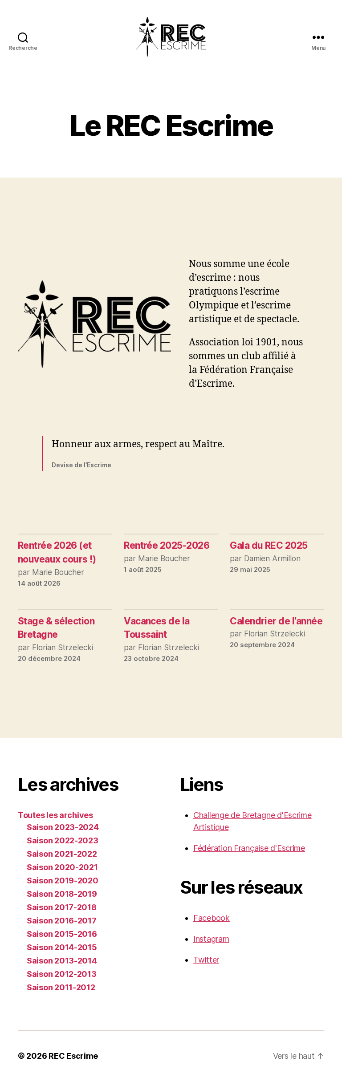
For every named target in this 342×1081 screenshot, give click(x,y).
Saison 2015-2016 (62, 934)
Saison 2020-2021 (62, 867)
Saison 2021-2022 (62, 853)
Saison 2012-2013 (62, 974)
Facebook (211, 918)
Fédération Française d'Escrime (249, 848)
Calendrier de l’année (276, 621)
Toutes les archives (55, 815)
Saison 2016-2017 (62, 920)
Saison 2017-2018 (62, 907)
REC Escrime (73, 1056)
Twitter (206, 959)
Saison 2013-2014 (62, 960)
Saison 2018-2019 (62, 894)
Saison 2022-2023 (62, 840)
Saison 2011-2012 (61, 987)
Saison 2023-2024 (63, 827)
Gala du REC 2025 (269, 545)
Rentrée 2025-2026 (166, 545)
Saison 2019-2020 (62, 880)
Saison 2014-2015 (62, 947)
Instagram (211, 938)
